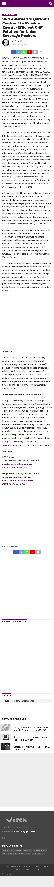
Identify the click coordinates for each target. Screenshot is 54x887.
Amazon (17, 850)
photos (27, 850)
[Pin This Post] (29, 51)
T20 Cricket (38, 854)
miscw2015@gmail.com (24, 831)
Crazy (37, 866)
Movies (19, 869)
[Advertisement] (27, 322)
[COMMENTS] (40, 51)
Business (28, 866)
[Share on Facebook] (13, 51)
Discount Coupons (13, 866)
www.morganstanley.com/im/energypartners (25, 444)
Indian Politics (40, 850)
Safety (28, 869)
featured (7, 850)
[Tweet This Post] (18, 51)
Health (46, 866)
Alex (17, 41)
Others (37, 869)
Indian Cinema (24, 854)
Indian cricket (9, 854)
